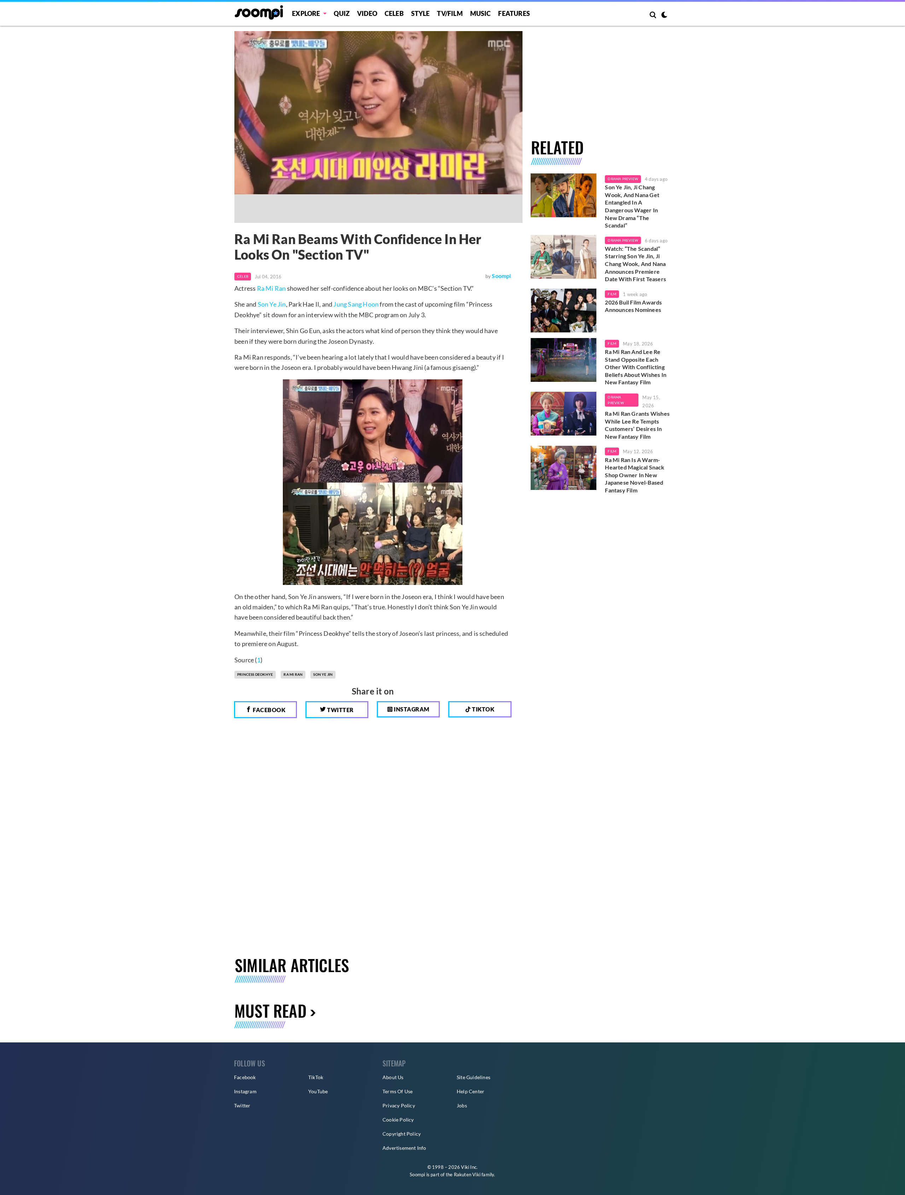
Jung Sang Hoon (356, 304)
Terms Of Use (398, 1091)
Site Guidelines (473, 1077)
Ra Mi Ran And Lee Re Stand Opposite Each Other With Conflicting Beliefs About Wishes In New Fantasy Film (635, 366)
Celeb (394, 13)
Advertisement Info (404, 1148)
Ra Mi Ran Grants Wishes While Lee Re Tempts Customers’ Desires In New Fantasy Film (637, 425)
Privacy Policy (399, 1105)
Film (612, 294)
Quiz (342, 13)
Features (514, 13)
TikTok (315, 1077)
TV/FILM (449, 13)
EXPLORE (306, 13)
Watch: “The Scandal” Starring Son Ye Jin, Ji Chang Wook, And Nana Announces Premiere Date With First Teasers (635, 263)
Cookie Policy (398, 1120)
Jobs (462, 1105)
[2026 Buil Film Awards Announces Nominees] (564, 310)
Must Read (270, 1010)
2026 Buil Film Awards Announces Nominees (633, 306)
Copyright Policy (402, 1134)
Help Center (470, 1091)
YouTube (318, 1091)
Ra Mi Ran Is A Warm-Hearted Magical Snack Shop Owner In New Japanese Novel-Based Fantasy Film (634, 474)
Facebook (269, 709)
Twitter (340, 709)
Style (420, 13)
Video (367, 13)
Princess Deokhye (255, 674)
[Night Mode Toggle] (664, 15)
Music (480, 13)
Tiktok (483, 709)
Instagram (411, 709)
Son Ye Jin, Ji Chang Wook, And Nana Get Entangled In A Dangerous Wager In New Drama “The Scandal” (632, 206)
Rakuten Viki (467, 1174)
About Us (393, 1077)
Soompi (501, 275)
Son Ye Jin (272, 304)
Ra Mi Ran (271, 288)
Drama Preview (623, 179)
